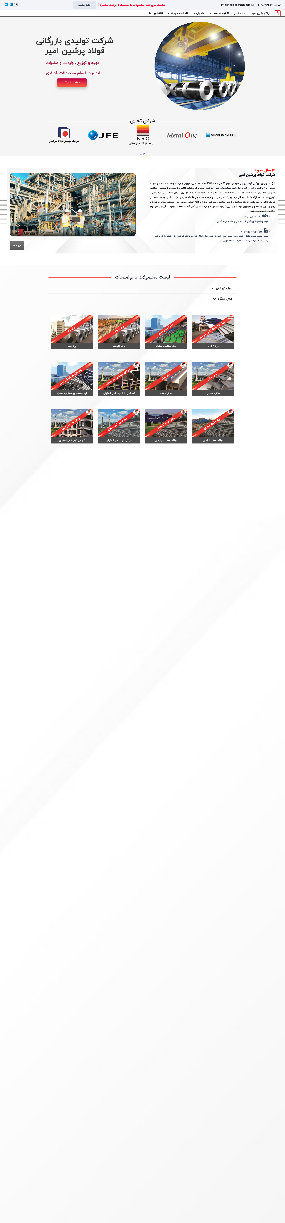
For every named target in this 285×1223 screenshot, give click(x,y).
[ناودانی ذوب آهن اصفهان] (72, 426)
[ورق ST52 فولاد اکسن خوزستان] (213, 332)
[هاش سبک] (166, 379)
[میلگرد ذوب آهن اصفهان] (119, 426)
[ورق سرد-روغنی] (72, 332)
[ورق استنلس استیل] (166, 332)
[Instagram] (15, 5)
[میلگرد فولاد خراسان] (213, 426)
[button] (15, 13)
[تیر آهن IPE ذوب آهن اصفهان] (119, 379)
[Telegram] (6, 4)
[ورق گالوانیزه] (119, 332)
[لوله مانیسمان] (72, 379)
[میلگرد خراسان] (166, 426)
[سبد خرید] (8, 13)
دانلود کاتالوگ (72, 82)
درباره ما (17, 245)
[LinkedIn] (11, 4)
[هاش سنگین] (213, 379)
